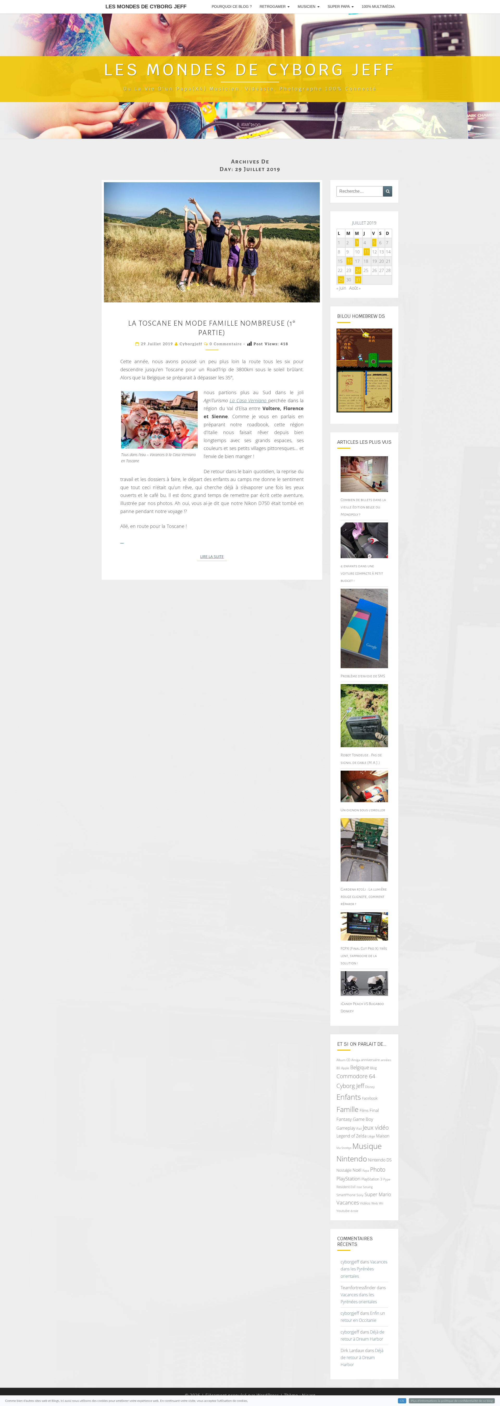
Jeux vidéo (376, 1127)
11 (366, 252)
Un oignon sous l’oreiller (363, 810)
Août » (355, 288)
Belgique (359, 1067)
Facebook (370, 1098)
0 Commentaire (226, 344)
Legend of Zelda (351, 1136)
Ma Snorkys (343, 1148)
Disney (370, 1087)
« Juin (341, 288)
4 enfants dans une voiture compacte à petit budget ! (362, 573)
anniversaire (370, 1059)
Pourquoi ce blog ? (232, 6)
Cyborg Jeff (350, 1086)
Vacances (347, 1202)
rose (359, 1187)
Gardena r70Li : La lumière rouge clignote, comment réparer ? (364, 896)
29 (341, 280)
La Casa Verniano (249, 400)
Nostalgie (344, 1170)
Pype (386, 1179)
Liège (371, 1136)
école (354, 1211)
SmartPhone (345, 1194)
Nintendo (351, 1159)
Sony (360, 1195)
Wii (381, 1203)
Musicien (306, 6)
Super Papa (339, 6)
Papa (365, 1170)
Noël (357, 1170)
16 (349, 261)
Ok (402, 1400)
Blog (373, 1068)
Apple (345, 1068)
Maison (382, 1136)
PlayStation (348, 1178)
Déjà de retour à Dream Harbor (362, 1357)
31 (358, 280)
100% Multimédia (378, 6)
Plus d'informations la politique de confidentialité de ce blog (452, 1400)
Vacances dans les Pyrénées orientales (364, 1269)
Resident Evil (345, 1186)
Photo (377, 1169)
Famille (347, 1109)
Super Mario (378, 1194)
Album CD (343, 1060)
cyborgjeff (191, 344)
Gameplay (345, 1128)
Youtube (342, 1210)
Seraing (368, 1187)
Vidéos (365, 1203)
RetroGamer (273, 6)
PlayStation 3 (371, 1179)
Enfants (348, 1097)
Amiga (355, 1060)
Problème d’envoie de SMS (363, 676)
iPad (359, 1128)
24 (358, 270)
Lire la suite (213, 556)
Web (374, 1203)
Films (364, 1110)
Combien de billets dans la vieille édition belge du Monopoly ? (363, 507)
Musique (367, 1146)
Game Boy (363, 1119)
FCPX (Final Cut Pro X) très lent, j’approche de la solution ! (364, 955)
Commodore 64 (355, 1076)
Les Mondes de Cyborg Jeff (145, 6)
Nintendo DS (380, 1160)
